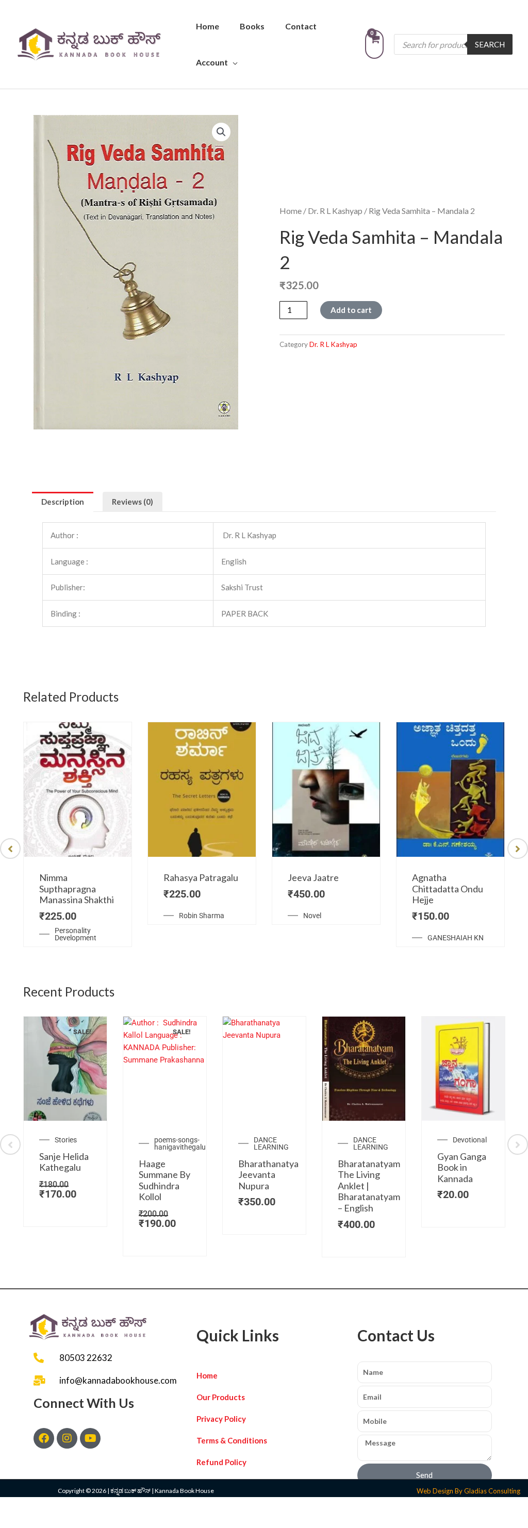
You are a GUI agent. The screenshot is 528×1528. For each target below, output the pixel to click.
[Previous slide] (10, 848)
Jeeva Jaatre (313, 877)
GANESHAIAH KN (455, 937)
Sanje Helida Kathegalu (64, 1162)
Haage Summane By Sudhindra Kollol (164, 1180)
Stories (66, 1139)
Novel (312, 915)
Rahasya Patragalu (200, 877)
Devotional (470, 1139)
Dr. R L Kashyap (335, 210)
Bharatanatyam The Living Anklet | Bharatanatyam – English (369, 1186)
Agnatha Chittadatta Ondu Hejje (447, 888)
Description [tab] (62, 501)
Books (252, 26)
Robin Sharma (201, 915)
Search (490, 44)
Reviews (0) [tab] (132, 501)
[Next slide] (517, 848)
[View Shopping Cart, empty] (374, 44)
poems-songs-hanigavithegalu (180, 1143)
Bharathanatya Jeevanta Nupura (268, 1174)
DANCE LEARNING (271, 1143)
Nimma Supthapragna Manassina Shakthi (76, 888)
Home (207, 26)
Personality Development (75, 934)
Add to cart (351, 309)
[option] (77, 834)
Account (212, 62)
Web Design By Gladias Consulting (468, 1491)
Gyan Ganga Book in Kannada (461, 1167)
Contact (301, 26)
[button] (221, 132)
